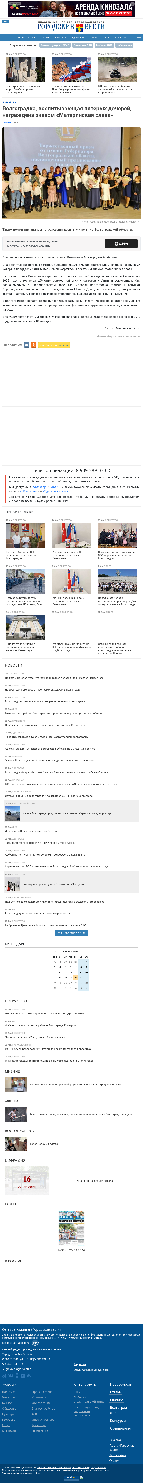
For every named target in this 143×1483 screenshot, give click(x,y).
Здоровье (78, 37)
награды (134, 336)
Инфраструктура (43, 1420)
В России (14, 1261)
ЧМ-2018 (79, 1392)
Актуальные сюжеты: (23, 45)
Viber (54, 487)
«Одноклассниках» (55, 491)
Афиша (11, 1101)
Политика (8, 1392)
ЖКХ (106, 37)
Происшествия (26, 37)
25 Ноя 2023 (7, 122)
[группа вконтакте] (10, 1375)
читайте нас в (54, 345)
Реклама (115, 1440)
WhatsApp (39, 487)
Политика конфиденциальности (89, 1467)
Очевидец (9, 1431)
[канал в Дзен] (23, 1376)
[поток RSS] (29, 1375)
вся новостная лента (71, 933)
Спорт (94, 37)
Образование (41, 1403)
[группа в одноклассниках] (17, 1375)
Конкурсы (118, 1420)
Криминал (39, 1397)
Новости (13, 665)
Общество (9, 101)
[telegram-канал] (4, 1376)
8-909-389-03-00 (93, 470)
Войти (117, 1461)
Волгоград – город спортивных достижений (86, 1411)
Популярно (16, 1001)
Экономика (9, 1397)
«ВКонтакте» (28, 491)
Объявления (120, 1428)
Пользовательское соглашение (54, 1467)
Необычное (40, 1431)
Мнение (12, 1071)
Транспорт (39, 1425)
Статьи (115, 1392)
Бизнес (7, 1403)
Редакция (80, 1364)
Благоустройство (54, 37)
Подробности (121, 1384)
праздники (117, 336)
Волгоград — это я (120, 1410)
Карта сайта (117, 1455)
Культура (120, 37)
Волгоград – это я (22, 1130)
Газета (11, 1204)
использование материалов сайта (21, 1473)
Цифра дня (15, 1160)
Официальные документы (91, 1370)
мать (102, 336)
